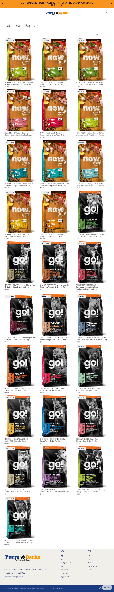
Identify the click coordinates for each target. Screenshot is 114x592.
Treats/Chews (65, 573)
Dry (61, 556)
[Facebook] (100, 588)
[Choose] (70, 179)
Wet (61, 559)
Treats (90, 570)
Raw (61, 566)
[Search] (11, 13)
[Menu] (7, 13)
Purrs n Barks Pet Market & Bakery (20, 588)
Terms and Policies (57, 588)
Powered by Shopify (38, 588)
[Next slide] (111, 3)
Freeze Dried (64, 570)
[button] (107, 35)
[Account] (102, 13)
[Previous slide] (2, 3)
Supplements (64, 577)
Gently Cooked (65, 563)
